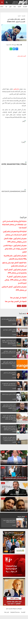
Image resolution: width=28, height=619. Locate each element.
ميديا (15, 6)
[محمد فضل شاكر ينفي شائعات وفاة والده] (14, 504)
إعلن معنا (6, 612)
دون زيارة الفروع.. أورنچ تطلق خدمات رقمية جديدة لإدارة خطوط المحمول (8, 363)
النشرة (19, 6)
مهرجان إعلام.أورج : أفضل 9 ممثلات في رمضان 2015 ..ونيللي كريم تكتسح (16, 280)
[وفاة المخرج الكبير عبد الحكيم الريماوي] (22, 375)
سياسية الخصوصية (15, 612)
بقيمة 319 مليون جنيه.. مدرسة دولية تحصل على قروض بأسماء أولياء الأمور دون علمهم (9, 417)
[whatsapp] (11, 49)
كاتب (19, 44)
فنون (10, 6)
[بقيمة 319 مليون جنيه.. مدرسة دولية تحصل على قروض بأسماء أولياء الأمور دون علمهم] (22, 418)
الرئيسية (25, 6)
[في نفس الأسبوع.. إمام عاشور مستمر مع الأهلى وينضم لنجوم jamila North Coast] (14, 473)
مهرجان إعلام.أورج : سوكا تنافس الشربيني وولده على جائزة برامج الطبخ (15, 249)
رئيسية (19, 305)
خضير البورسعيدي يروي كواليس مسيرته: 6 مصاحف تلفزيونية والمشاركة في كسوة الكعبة (9, 428)
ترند (6, 6)
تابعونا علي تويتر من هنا (18, 298)
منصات (1, 6)
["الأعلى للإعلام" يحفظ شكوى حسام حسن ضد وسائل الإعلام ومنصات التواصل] (22, 407)
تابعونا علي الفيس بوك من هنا (16, 301)
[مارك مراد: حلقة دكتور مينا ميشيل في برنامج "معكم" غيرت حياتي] (14, 457)
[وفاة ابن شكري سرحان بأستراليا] (22, 396)
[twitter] (14, 49)
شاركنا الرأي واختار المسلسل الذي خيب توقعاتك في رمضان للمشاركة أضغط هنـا (14, 224)
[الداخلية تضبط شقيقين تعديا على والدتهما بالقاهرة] (22, 321)
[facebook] (17, 49)
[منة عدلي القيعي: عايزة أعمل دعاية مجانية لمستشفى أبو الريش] (22, 353)
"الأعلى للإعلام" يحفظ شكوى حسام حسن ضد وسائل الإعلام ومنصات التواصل (9, 406)
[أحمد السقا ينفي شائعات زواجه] (14, 488)
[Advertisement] (14, 72)
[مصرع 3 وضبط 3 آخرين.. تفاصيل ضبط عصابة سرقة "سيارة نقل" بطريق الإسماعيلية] (22, 343)
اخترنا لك (24, 305)
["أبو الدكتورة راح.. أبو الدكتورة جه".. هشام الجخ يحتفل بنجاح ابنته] (22, 386)
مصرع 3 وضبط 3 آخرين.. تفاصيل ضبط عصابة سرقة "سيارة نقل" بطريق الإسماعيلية (9, 342)
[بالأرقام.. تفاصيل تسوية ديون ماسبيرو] (22, 332)
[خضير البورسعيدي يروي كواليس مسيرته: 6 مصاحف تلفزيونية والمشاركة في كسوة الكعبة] (22, 429)
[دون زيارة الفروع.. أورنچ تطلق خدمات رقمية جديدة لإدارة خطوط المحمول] (22, 364)
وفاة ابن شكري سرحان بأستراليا (9, 394)
